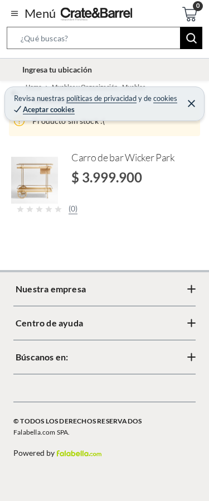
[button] (104, 40)
